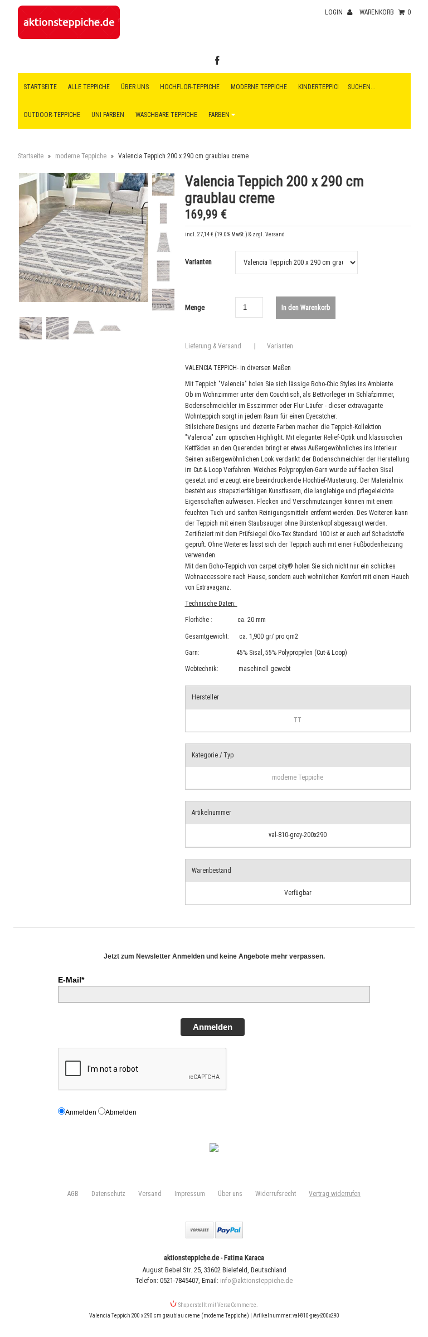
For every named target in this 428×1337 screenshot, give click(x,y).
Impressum (189, 1194)
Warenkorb (385, 12)
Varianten (198, 261)
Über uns (135, 87)
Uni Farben (107, 115)
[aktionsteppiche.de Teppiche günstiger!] (69, 37)
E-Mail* (71, 979)
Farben (219, 115)
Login (334, 12)
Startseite (40, 87)
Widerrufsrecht (275, 1194)
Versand (150, 1194)
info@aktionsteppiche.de (256, 1280)
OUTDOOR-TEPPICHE (51, 115)
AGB (73, 1194)
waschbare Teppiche (166, 115)
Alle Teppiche (89, 87)
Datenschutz (108, 1194)
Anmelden (212, 1027)
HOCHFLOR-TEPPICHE (190, 87)
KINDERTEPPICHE (321, 87)
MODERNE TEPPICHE (259, 87)
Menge (195, 307)
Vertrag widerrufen (335, 1194)
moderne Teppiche (80, 156)
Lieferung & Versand (213, 346)
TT (297, 720)
